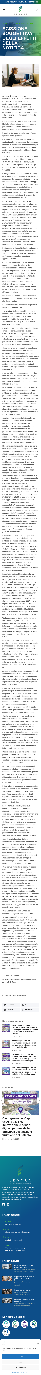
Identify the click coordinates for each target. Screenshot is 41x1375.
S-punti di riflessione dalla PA (23, 23)
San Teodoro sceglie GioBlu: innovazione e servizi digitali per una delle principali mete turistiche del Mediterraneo (24, 1071)
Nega (20, 1362)
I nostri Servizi (10, 1260)
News (4, 1139)
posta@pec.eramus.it (13, 1240)
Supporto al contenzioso (22, 1290)
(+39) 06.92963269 (13, 1224)
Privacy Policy (24, 1372)
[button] (38, 1343)
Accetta (20, 1356)
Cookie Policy (16, 1372)
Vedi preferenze (20, 1367)
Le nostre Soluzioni (13, 1316)
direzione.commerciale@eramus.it (17, 1232)
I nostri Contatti (11, 1215)
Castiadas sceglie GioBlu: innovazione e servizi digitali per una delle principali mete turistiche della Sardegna (24, 1057)
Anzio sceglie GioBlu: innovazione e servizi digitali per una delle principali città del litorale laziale (24, 1044)
